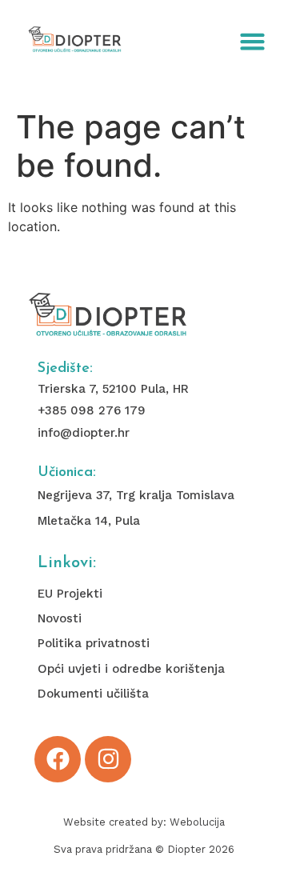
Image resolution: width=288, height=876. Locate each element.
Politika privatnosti (94, 643)
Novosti (60, 618)
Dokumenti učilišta (93, 693)
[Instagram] (108, 759)
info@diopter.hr (84, 433)
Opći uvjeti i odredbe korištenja (131, 669)
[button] (253, 42)
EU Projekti (70, 593)
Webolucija (197, 822)
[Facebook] (57, 759)
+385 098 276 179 (92, 410)
